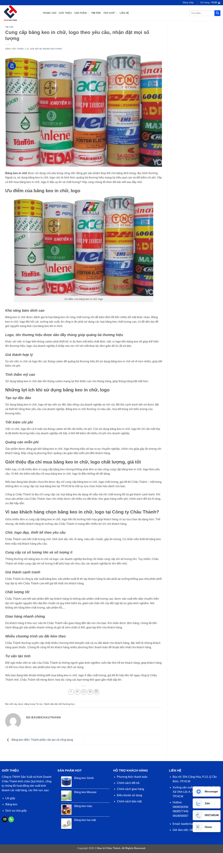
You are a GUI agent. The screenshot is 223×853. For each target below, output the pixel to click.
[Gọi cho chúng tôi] (11, 819)
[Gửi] (217, 13)
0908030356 (180, 806)
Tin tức (96, 13)
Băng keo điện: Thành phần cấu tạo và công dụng (42, 739)
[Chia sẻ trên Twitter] (77, 692)
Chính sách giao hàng (130, 789)
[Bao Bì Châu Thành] (20, 13)
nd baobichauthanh (50, 49)
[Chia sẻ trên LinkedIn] (96, 692)
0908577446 (180, 811)
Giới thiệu (65, 13)
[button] (188, 2)
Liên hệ (124, 13)
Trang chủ (49, 13)
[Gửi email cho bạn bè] (84, 692)
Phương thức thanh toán (132, 776)
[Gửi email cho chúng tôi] (5, 819)
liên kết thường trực (65, 704)
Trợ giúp (109, 13)
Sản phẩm (80, 13)
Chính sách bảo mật (129, 801)
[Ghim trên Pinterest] (90, 692)
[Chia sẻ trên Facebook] (71, 692)
